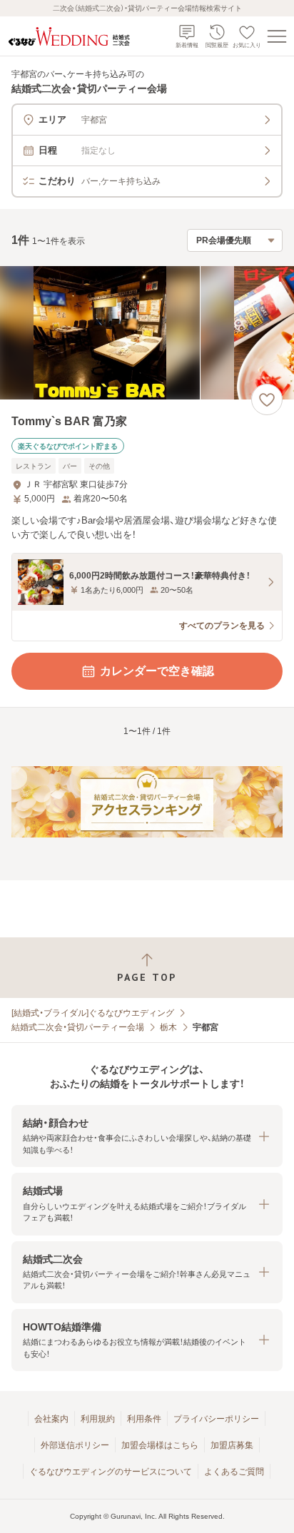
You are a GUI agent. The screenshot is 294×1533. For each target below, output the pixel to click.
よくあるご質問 (234, 1472)
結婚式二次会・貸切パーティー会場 (77, 1027)
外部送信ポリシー (75, 1445)
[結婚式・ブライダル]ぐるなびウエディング (92, 1013)
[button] (147, 1136)
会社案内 (51, 1419)
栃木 (168, 1027)
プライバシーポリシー (216, 1419)
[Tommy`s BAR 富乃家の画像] (147, 332)
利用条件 (144, 1419)
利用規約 (98, 1419)
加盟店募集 (232, 1445)
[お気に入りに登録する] (267, 399)
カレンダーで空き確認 (157, 671)
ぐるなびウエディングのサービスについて (110, 1472)
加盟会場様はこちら (159, 1445)
